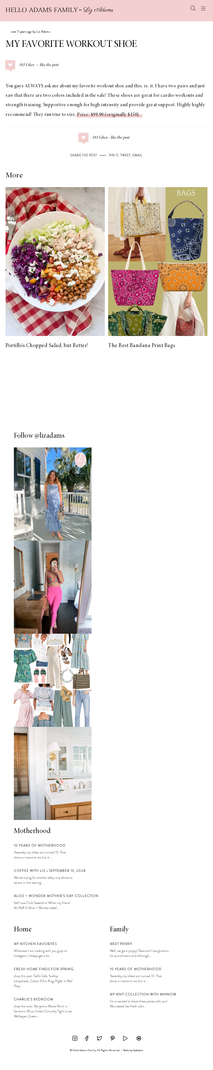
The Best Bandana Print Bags (141, 345)
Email (137, 155)
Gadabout (138, 1050)
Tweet (125, 155)
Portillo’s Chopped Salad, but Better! (47, 345)
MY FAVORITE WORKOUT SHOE (71, 45)
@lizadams (50, 436)
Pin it (113, 155)
